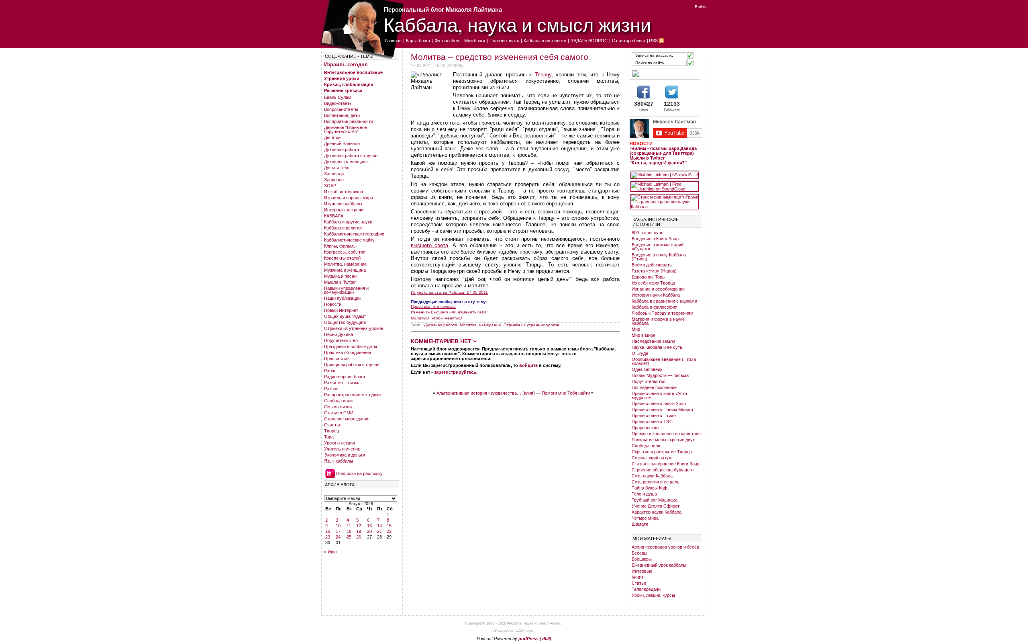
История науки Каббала (656, 295)
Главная (393, 40)
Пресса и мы (337, 358)
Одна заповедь (647, 369)
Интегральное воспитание (353, 72)
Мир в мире (643, 335)
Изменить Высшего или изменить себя (448, 312)
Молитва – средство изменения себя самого (499, 56)
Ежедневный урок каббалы (659, 565)
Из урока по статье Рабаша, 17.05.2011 (449, 293)
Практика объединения (347, 352)
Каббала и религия (343, 227)
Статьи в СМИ (338, 412)
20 (369, 531)
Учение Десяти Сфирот (655, 506)
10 (338, 525)
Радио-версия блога (344, 376)
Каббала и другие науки (348, 221)
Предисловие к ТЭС (652, 422)
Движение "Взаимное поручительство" (345, 129)
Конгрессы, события (344, 252)
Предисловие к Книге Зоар (659, 403)
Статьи (639, 583)
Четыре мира (645, 518)
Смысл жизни (338, 406)
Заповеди (334, 173)
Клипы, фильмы (340, 246)
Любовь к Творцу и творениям (662, 313)
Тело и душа (644, 494)
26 (358, 537)
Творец (331, 430)
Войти (701, 6)
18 (349, 531)
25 (349, 537)
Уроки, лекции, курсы (653, 595)
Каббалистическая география (354, 233)
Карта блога (418, 40)
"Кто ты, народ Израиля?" (658, 162)
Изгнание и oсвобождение (658, 289)
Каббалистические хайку (349, 240)
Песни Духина (338, 334)
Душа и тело (336, 167)
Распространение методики (352, 394)
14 (379, 525)
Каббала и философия (654, 307)
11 (349, 525)
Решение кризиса (343, 90)
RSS (653, 40)
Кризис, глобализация (348, 84)
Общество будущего (345, 322)
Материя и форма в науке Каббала (658, 321)
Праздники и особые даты (350, 346)
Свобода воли (338, 400)
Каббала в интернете (545, 40)
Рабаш (331, 370)
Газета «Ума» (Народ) (654, 271)
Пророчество (645, 428)
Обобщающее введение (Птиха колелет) (664, 361)
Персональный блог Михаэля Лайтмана (443, 9)
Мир (636, 329)
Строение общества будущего (662, 470)
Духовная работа (341, 149)
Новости (332, 304)
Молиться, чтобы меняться (436, 318)
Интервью (642, 571)
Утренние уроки (341, 78)
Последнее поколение (654, 387)
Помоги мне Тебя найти (566, 393)
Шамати (640, 524)
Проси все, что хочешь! (433, 306)
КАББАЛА (333, 215)
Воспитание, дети (342, 115)
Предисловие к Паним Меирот (662, 410)
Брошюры (642, 559)
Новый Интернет (341, 310)
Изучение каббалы (343, 203)
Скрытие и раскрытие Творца (662, 452)
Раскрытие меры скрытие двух (663, 440)
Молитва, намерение (345, 264)
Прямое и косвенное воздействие (666, 434)
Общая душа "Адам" (345, 316)
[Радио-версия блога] (664, 73)
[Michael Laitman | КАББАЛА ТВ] (664, 175)
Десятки (332, 137)
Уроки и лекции (339, 442)
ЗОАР (330, 185)
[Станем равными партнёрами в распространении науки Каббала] (664, 201)
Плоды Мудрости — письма (660, 375)
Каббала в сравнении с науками (664, 301)
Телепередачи (646, 589)
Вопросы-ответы (341, 109)
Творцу (543, 75)
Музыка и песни (340, 276)
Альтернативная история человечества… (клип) (485, 393)
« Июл (330, 551)
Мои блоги (474, 40)
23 (327, 537)
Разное (331, 388)
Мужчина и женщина (345, 270)
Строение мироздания (346, 418)
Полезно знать (504, 40)
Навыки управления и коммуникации (346, 290)
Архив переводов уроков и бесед (665, 547)
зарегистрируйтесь (455, 372)
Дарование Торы (648, 277)
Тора (329, 436)
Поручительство (341, 340)
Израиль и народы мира (348, 197)
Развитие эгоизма (342, 382)
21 (379, 531)
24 (338, 537)
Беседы (639, 553)
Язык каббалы (338, 461)
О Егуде (640, 353)
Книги (637, 577)
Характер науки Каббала (656, 512)
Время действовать (652, 265)
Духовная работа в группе (350, 155)
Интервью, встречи (343, 209)
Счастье (332, 424)
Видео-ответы (338, 103)
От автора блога (628, 40)
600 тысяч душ (647, 233)
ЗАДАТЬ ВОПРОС (589, 40)
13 (369, 525)
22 (389, 531)
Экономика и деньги (344, 455)
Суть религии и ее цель (655, 482)
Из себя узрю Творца (653, 283)
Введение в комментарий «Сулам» (657, 247)
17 (338, 531)
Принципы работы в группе (351, 364)
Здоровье (334, 179)
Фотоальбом (447, 40)
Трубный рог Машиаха (654, 500)
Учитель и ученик (342, 448)
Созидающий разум (652, 458)
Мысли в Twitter (340, 282)
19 (358, 531)
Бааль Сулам (337, 97)
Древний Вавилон (342, 143)
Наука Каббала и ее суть (657, 347)
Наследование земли (653, 341)
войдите (528, 365)
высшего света (429, 245)
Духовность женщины (346, 161)
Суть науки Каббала (652, 476)
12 (358, 525)
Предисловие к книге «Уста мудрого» (659, 395)
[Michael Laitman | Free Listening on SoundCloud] (664, 186)
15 (389, 525)
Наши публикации (342, 298)
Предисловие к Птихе (654, 416)
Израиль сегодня (346, 64)
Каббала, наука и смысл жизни (517, 24)
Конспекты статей (342, 258)
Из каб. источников (343, 191)
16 (327, 531)
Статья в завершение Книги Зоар (666, 464)
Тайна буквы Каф (649, 488)
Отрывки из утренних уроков (353, 328)
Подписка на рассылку (359, 473)
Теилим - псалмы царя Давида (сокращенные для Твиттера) (663, 151)
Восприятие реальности (348, 121)
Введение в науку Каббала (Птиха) (659, 257)
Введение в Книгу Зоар (655, 239)
